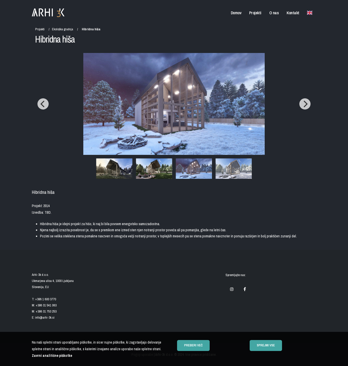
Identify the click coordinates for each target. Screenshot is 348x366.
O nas (274, 13)
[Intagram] (231, 289)
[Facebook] (245, 289)
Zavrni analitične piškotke (52, 355)
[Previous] (43, 104)
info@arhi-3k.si (45, 317)
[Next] (305, 104)
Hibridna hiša (91, 29)
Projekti (255, 13)
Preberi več (193, 345)
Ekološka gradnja (62, 29)
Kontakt (293, 13)
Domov (236, 13)
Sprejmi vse (266, 345)
